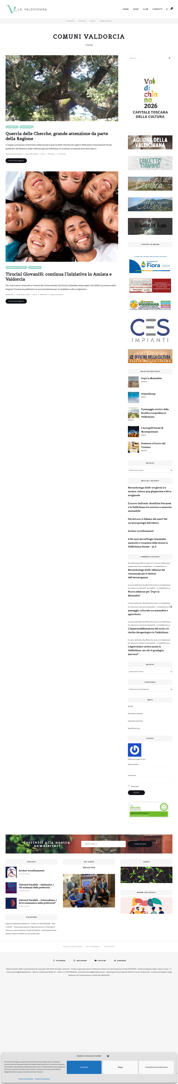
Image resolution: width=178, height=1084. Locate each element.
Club (145, 9)
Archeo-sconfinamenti (141, 531)
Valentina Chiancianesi (14, 154)
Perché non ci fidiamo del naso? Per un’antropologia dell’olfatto (148, 521)
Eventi (93, 21)
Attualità (71, 21)
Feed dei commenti (135, 721)
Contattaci (109, 946)
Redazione (9, 294)
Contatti (157, 9)
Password (132, 775)
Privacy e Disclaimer (25, 1078)
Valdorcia (35, 267)
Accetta (84, 1067)
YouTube (102, 960)
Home (126, 9)
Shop (136, 9)
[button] (108, 1056)
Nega (120, 1067)
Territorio (26, 127)
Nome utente (133, 764)
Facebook (60, 960)
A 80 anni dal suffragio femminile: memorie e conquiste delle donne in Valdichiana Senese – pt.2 (148, 543)
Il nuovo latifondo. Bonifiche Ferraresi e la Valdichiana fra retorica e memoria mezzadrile (149, 507)
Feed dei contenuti (135, 713)
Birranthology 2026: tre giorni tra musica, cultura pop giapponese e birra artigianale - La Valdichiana (149, 565)
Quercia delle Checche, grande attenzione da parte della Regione (57, 136)
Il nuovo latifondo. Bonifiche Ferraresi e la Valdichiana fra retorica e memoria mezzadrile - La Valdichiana (149, 587)
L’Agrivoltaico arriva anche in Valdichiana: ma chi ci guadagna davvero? (146, 650)
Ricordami (135, 786)
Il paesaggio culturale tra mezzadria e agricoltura (150, 610)
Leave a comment (57, 294)
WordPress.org (134, 728)
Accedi (130, 706)
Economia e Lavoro (16, 267)
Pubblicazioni (106, 21)
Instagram (81, 960)
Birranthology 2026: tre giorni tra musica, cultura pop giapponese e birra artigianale (149, 491)
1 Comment (62, 154)
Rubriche (82, 21)
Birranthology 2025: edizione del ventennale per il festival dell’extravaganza (146, 573)
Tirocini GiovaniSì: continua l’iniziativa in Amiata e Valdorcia (59, 276)
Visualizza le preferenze (156, 1067)
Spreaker (121, 960)
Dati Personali (93, 946)
